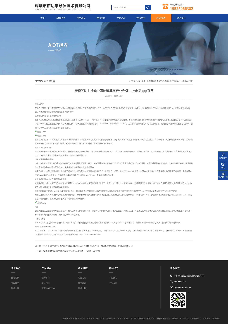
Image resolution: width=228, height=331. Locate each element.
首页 (43, 18)
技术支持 (101, 18)
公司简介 (15, 278)
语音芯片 (46, 283)
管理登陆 (216, 318)
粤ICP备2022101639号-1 (190, 318)
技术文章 (141, 18)
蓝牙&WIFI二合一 (49, 288)
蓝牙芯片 (46, 278)
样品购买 (81, 18)
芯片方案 (15, 283)
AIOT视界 (161, 18)
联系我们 (181, 18)
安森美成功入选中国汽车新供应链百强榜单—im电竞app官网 (71, 251)
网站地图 (206, 318)
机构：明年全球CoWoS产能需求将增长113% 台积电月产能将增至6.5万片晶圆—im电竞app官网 (88, 246)
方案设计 (121, 18)
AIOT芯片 (60, 18)
